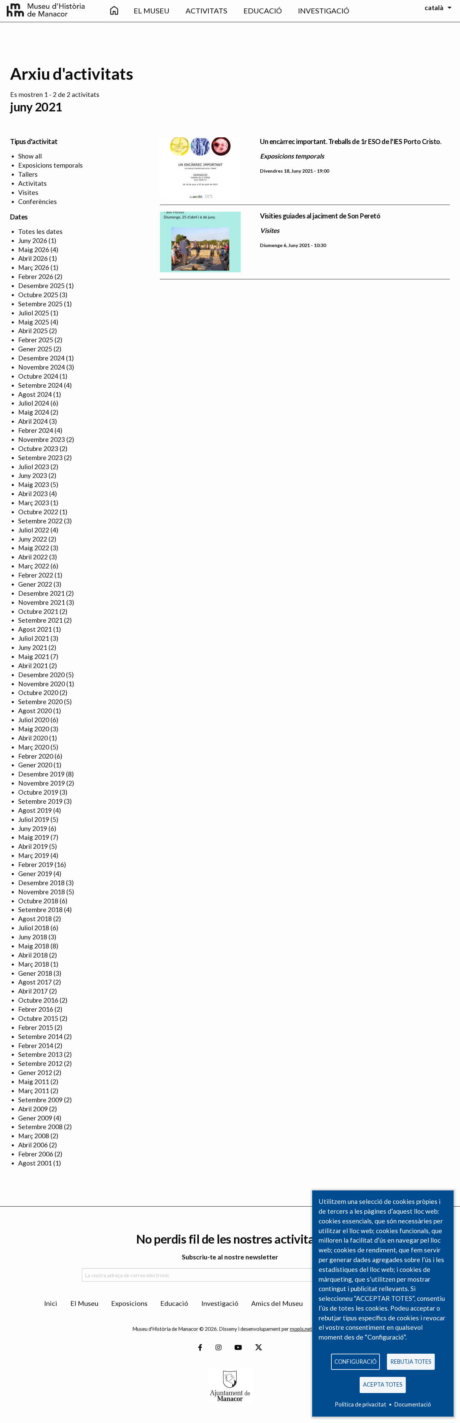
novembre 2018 (41, 892)
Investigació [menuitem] (323, 10)
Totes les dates (40, 231)
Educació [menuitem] (262, 10)
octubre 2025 (38, 295)
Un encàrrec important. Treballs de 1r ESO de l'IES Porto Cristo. (350, 141)
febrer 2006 (35, 1154)
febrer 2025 (35, 340)
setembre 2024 (40, 385)
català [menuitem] (434, 7)
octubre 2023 (38, 448)
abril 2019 (33, 846)
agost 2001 (35, 1163)
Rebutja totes (410, 1361)
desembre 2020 (41, 675)
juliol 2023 (33, 467)
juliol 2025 (33, 313)
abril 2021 (33, 665)
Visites (28, 192)
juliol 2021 (33, 638)
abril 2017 (33, 991)
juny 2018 (32, 937)
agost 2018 (35, 919)
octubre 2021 (38, 611)
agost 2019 (35, 810)
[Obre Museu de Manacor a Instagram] (218, 1348)
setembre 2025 (40, 304)
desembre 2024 (41, 358)
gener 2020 (35, 765)
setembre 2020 (40, 701)
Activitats (32, 183)
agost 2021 (35, 629)
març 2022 (33, 566)
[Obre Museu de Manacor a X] (258, 1348)
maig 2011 (33, 1081)
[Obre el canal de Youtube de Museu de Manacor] (238, 1348)
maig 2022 (33, 548)
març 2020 (33, 747)
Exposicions (129, 1303)
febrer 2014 (35, 1045)
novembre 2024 (41, 367)
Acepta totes (382, 1384)
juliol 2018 (33, 928)
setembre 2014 (40, 1036)
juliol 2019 (33, 819)
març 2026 (33, 267)
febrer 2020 (35, 756)
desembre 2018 (41, 883)
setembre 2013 (40, 1054)
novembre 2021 (41, 602)
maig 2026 (33, 249)
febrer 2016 (35, 1009)
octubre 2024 (38, 376)
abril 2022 (33, 557)
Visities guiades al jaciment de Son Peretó (320, 216)
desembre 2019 (41, 774)
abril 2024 (33, 421)
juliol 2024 (33, 403)
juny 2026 (32, 240)
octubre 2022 (38, 512)
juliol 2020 (33, 720)
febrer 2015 (35, 1027)
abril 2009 (33, 1109)
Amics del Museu (277, 1303)
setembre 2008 (40, 1127)
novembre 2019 (41, 783)
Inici (50, 1303)
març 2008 (33, 1136)
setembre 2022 (40, 521)
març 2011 (33, 1091)
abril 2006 (33, 1145)
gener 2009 (35, 1118)
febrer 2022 (35, 575)
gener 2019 (35, 873)
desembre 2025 (41, 285)
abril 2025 (33, 331)
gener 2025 (35, 349)
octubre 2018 (38, 901)
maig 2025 (33, 322)
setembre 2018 (40, 909)
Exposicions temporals (50, 165)
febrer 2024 (35, 430)
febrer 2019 (35, 864)
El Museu (84, 1303)
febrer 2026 (35, 276)
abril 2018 (33, 955)
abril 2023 (33, 493)
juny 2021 (32, 647)
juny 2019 (32, 828)
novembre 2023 (41, 439)
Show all (30, 156)
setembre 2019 (40, 801)
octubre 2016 (38, 1000)
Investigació (219, 1303)
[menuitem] (114, 11)
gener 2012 (35, 1072)
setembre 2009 (40, 1100)
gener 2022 (35, 584)
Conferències (37, 201)
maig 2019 (33, 837)
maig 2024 (33, 412)
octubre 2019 (38, 792)
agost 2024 (35, 394)
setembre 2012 (40, 1063)
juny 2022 (32, 539)
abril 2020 (33, 738)
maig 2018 (33, 946)
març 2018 (33, 964)
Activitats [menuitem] (206, 10)
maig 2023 (33, 484)
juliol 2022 (33, 530)
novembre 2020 (41, 684)
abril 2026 (33, 258)
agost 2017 (35, 982)
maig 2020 (33, 729)
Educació (174, 1303)
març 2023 (33, 503)
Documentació (412, 1404)
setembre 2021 (40, 620)
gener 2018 (35, 973)
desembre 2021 (41, 593)
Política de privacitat (360, 1404)
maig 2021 (33, 656)
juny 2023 (32, 475)
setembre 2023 (40, 457)
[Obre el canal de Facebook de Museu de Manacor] (200, 1348)
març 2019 (33, 855)
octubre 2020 (38, 692)
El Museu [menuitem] (151, 10)
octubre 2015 (38, 1018)
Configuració (355, 1361)
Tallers (28, 174)
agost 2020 (35, 711)
